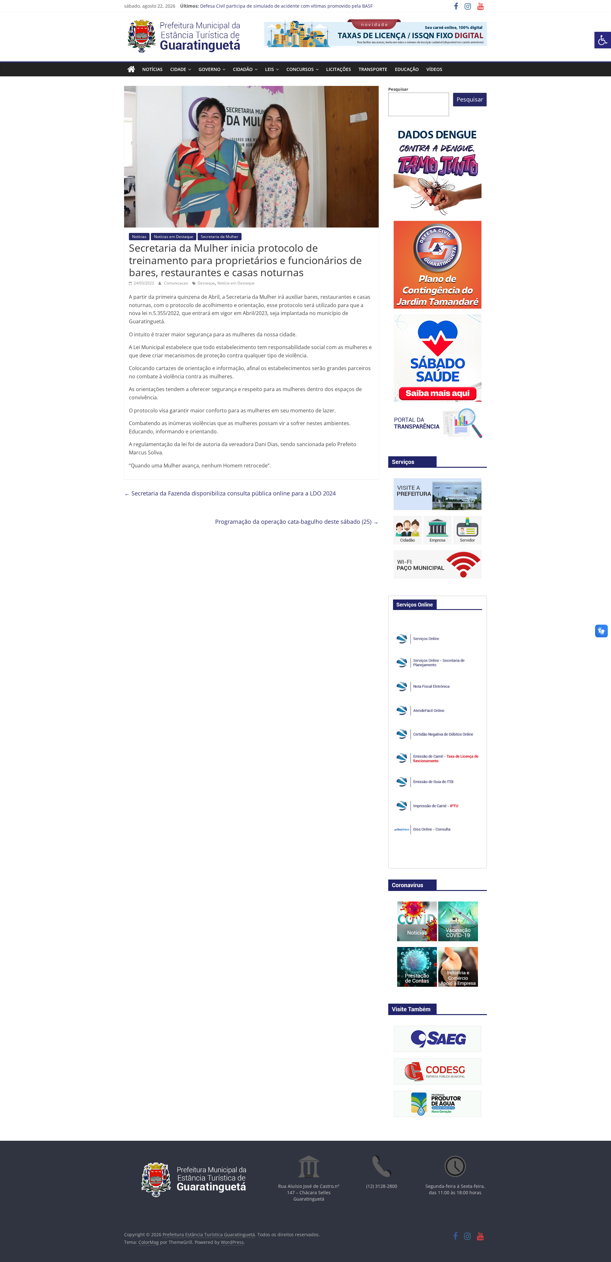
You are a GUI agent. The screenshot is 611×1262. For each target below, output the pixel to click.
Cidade (178, 69)
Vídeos (434, 69)
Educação (407, 69)
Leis (269, 69)
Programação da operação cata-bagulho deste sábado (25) (297, 521)
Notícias (152, 69)
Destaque (206, 283)
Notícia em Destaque (236, 283)
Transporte (373, 69)
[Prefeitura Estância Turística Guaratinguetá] (131, 69)
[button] (602, 40)
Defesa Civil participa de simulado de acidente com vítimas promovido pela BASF (286, 6)
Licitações (338, 69)
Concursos (300, 69)
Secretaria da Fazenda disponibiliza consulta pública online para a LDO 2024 (230, 493)
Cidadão (243, 69)
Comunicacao (176, 283)
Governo (210, 69)
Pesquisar (398, 89)
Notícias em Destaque (173, 236)
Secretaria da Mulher (219, 236)
